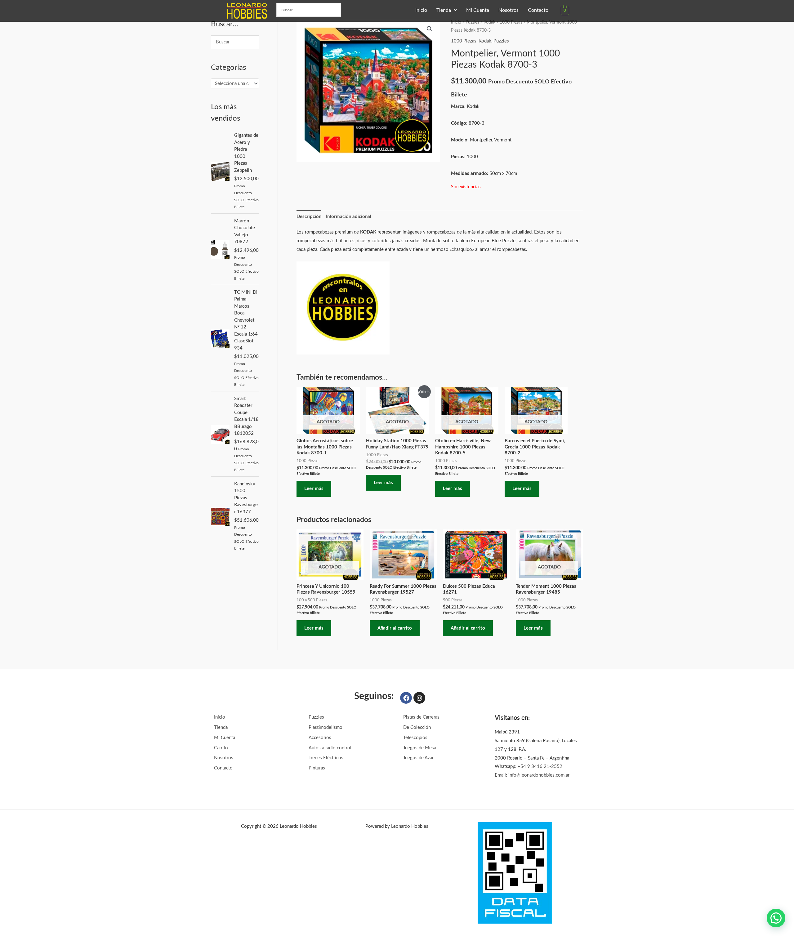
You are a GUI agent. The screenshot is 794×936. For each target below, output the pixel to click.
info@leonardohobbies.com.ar (538, 775)
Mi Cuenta (477, 10)
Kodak (489, 22)
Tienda (443, 10)
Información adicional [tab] (348, 216)
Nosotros (508, 10)
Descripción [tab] (309, 216)
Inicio (421, 10)
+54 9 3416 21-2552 (540, 766)
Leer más (313, 488)
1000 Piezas (511, 22)
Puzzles (472, 22)
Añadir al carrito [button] (394, 628)
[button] (447, 10)
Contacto (538, 10)
